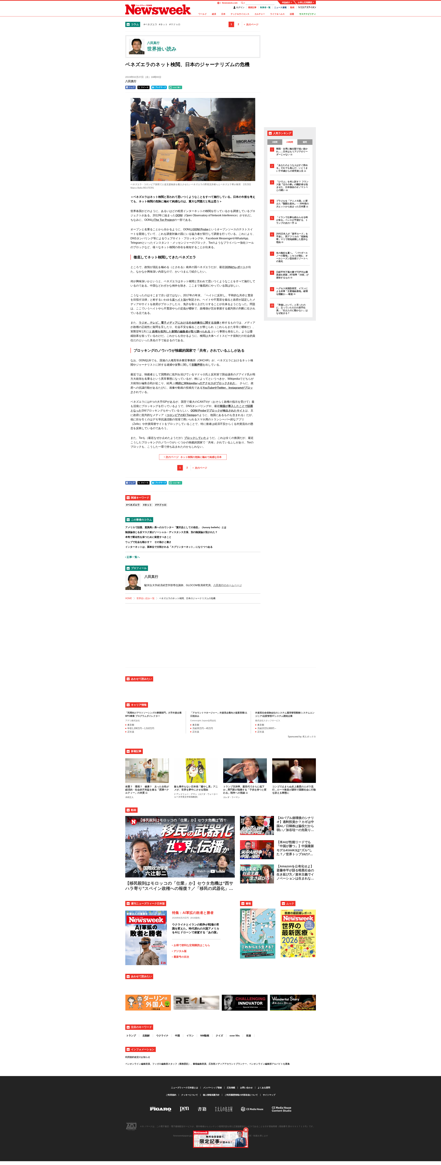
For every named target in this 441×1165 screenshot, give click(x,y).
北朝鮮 (146, 1035)
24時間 (289, 142)
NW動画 (204, 1035)
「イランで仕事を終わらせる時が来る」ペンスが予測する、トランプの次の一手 (292, 220)
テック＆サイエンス (240, 14)
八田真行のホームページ (227, 585)
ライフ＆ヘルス (277, 14)
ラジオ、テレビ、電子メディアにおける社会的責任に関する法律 (179, 322)
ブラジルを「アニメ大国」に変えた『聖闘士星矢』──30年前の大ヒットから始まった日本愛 (292, 204)
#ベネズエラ (150, 24)
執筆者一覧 (265, 7)
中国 (177, 1035)
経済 (214, 14)
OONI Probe (200, 229)
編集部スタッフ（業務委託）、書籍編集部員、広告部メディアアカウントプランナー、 (205, 1064)
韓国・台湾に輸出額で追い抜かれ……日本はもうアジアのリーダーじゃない (292, 151)
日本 (223, 14)
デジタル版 (180, 951)
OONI (179, 215)
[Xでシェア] (143, 87)
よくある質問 (264, 1088)
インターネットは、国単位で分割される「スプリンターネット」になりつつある (169, 546)
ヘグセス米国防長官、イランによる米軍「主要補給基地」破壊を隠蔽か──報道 (292, 291)
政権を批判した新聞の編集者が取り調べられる (181, 331)
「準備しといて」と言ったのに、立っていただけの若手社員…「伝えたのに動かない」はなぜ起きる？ (292, 309)
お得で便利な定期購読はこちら (192, 945)
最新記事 (252, 7)
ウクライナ (162, 1035)
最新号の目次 (181, 956)
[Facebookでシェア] (130, 87)
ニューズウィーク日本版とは (184, 1088)
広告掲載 (231, 1088)
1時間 (274, 142)
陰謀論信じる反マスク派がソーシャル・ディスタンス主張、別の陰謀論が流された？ (171, 532)
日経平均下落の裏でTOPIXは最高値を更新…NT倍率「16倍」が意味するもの (292, 275)
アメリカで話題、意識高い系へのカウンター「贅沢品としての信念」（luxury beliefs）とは (175, 527)
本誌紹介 (286, 2)
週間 (305, 142)
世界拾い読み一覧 (146, 598)
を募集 (286, 1064)
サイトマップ (269, 1095)
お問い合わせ (246, 1088)
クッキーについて (189, 1095)
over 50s (235, 1035)
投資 (248, 1035)
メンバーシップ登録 (212, 1088)
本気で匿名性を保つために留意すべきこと (148, 537)
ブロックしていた (195, 437)
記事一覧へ (133, 557)
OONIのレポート (235, 267)
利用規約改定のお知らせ (137, 1057)
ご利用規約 (171, 1095)
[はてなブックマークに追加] (159, 87)
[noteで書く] (175, 87)
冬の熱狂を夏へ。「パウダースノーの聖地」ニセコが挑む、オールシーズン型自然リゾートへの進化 (292, 257)
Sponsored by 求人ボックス (302, 736)
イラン (190, 1035)
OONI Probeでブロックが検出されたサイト (218, 410)
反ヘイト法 (179, 299)
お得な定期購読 (305, 2)
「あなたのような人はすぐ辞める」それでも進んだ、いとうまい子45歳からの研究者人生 (292, 168)
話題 (292, 14)
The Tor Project (164, 219)
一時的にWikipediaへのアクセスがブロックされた (204, 383)
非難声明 (197, 364)
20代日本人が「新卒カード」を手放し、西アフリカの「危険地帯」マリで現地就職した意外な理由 (292, 237)
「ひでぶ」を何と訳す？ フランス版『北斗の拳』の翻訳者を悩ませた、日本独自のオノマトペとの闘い (292, 185)
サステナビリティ (307, 14)
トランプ (131, 1035)
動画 (292, 7)
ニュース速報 (280, 7)
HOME (128, 598)
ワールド (202, 14)
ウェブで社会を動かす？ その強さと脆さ (148, 542)
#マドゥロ (174, 24)
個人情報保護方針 (211, 1095)
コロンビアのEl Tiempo (181, 415)
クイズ (219, 1035)
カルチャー (260, 14)
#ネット (163, 24)
